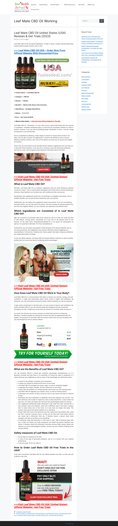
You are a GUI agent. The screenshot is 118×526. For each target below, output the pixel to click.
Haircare (84, 90)
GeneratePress (69, 523)
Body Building (43, 4)
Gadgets (84, 82)
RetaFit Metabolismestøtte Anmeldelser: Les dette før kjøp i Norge (92, 48)
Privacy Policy (35, 9)
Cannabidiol (19, 512)
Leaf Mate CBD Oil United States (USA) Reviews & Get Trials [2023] (40, 34)
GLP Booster (85, 87)
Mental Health (86, 96)
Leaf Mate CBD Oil (21, 513)
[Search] (101, 21)
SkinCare (33, 4)
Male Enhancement (69, 4)
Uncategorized (86, 104)
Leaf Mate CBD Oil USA (41, 515)
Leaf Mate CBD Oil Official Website (35, 513)
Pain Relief (81, 4)
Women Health (86, 109)
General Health (54, 4)
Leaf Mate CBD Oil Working (56, 515)
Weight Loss (91, 4)
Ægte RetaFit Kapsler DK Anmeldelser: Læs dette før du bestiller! (91, 60)
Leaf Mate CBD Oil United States (26, 515)
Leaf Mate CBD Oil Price (51, 513)
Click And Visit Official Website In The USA (45, 121)
